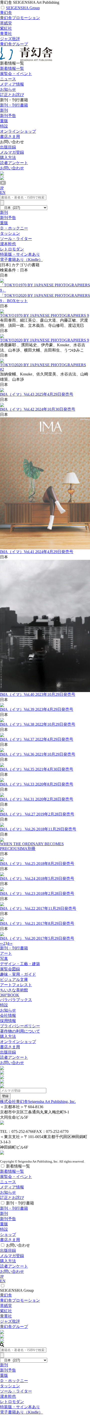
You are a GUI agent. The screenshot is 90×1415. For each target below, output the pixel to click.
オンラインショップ (18, 1042)
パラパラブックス (16, 1000)
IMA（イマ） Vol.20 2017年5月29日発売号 (37, 938)
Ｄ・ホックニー (14, 228)
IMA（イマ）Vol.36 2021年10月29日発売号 (37, 754)
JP (2, 188)
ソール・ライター (16, 238)
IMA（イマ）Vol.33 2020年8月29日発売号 (36, 784)
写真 (4, 958)
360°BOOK (9, 995)
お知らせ (8, 89)
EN (3, 192)
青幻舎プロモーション (20, 18)
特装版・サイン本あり (20, 254)
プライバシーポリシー (20, 1026)
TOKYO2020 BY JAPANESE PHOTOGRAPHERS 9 (44, 340)
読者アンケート (14, 163)
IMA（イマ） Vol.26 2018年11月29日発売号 (38, 829)
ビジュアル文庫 (14, 979)
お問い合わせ (12, 168)
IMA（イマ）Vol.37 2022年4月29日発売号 (36, 739)
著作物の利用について (20, 1031)
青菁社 (6, 33)
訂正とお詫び (12, 95)
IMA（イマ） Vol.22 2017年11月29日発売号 (38, 908)
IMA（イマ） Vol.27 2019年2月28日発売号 (37, 814)
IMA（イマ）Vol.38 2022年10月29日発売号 (37, 724)
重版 (4, 121)
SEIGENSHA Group (23, 8)
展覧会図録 (10, 969)
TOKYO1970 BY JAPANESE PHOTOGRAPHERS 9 (44, 315)
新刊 (4, 110)
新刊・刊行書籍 (14, 105)
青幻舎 (6, 12)
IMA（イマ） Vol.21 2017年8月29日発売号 (37, 923)
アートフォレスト (16, 985)
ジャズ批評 (10, 39)
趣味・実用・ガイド (18, 974)
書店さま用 (10, 1047)
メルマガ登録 (12, 152)
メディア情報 (12, 84)
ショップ (8, 1234)
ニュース (8, 79)
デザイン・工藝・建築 (20, 964)
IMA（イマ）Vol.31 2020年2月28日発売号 (36, 799)
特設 (4, 1005)
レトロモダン (12, 249)
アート (6, 953)
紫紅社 (6, 28)
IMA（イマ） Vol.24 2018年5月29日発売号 (37, 878)
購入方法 (8, 157)
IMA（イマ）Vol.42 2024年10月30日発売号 (37, 409)
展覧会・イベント (16, 74)
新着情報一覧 (12, 68)
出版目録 (8, 147)
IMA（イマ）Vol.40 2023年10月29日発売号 (37, 694)
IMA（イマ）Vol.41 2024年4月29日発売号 (36, 552)
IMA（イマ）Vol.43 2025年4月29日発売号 (36, 394)
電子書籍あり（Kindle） (21, 259)
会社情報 (8, 1015)
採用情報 (8, 1021)
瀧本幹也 (8, 244)
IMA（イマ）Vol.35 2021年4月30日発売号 (36, 769)
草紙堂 (6, 23)
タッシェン (10, 233)
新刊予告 (8, 116)
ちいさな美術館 (14, 990)
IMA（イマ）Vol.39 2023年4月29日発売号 (36, 709)
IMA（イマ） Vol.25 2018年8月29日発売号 (37, 863)
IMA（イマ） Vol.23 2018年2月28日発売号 (37, 893)
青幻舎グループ (14, 44)
